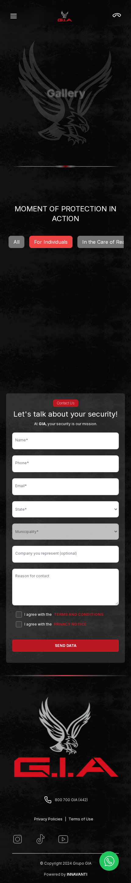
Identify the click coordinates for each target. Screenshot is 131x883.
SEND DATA (65, 645)
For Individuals (51, 242)
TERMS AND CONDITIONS (78, 614)
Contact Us (66, 403)
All (16, 242)
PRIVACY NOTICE (70, 624)
